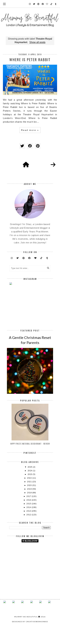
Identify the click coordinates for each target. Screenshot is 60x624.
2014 (29, 507)
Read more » (30, 130)
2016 (29, 500)
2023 (30, 474)
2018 (29, 493)
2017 (29, 496)
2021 (29, 482)
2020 (29, 485)
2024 (30, 471)
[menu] (4, 4)
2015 (29, 504)
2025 (30, 467)
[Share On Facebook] (29, 145)
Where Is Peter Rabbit (29, 59)
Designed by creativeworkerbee (30, 621)
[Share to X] (22, 145)
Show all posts (37, 42)
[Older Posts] (53, 165)
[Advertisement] (34, 553)
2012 (29, 515)
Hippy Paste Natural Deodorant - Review (30, 443)
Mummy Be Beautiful (26, 617)
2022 (29, 478)
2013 (29, 511)
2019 (29, 489)
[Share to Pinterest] (37, 145)
